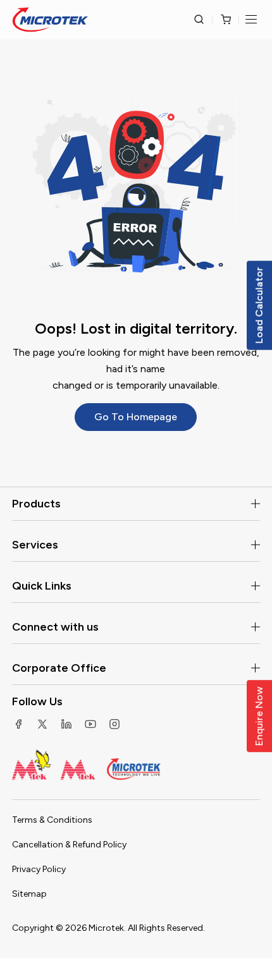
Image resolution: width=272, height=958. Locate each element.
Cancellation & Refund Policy (69, 844)
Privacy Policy (39, 869)
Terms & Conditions (52, 820)
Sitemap (29, 893)
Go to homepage (135, 417)
